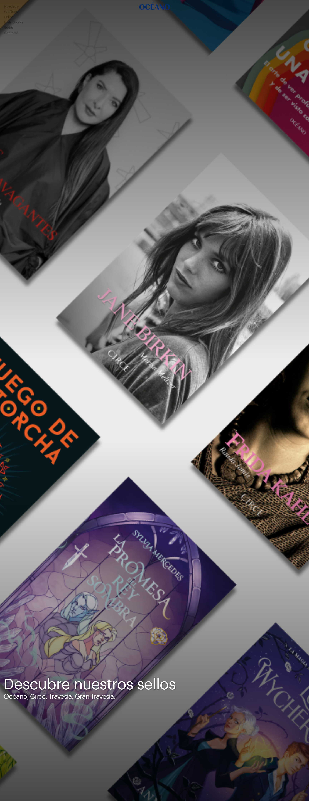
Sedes (8, 27)
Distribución (13, 22)
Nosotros (11, 6)
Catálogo (11, 11)
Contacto (11, 32)
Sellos (8, 17)
